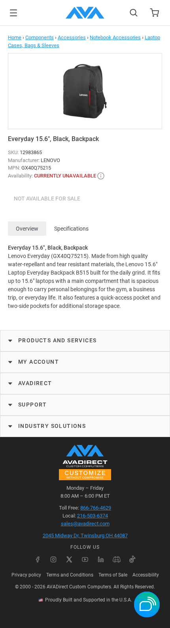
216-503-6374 (92, 516)
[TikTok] (132, 559)
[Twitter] (69, 559)
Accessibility (145, 575)
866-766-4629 (95, 508)
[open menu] (13, 13)
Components (39, 37)
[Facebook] (37, 559)
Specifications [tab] (71, 228)
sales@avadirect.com (85, 524)
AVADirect (35, 383)
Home (14, 37)
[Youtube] (85, 559)
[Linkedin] (101, 559)
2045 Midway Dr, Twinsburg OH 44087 (85, 535)
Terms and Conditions (69, 575)
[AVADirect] (85, 13)
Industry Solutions (52, 426)
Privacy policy (26, 575)
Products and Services (57, 340)
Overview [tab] (27, 228)
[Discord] (117, 559)
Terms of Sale (112, 575)
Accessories (72, 37)
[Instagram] (53, 559)
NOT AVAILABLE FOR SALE (47, 198)
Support (32, 404)
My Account (38, 362)
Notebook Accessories (115, 37)
